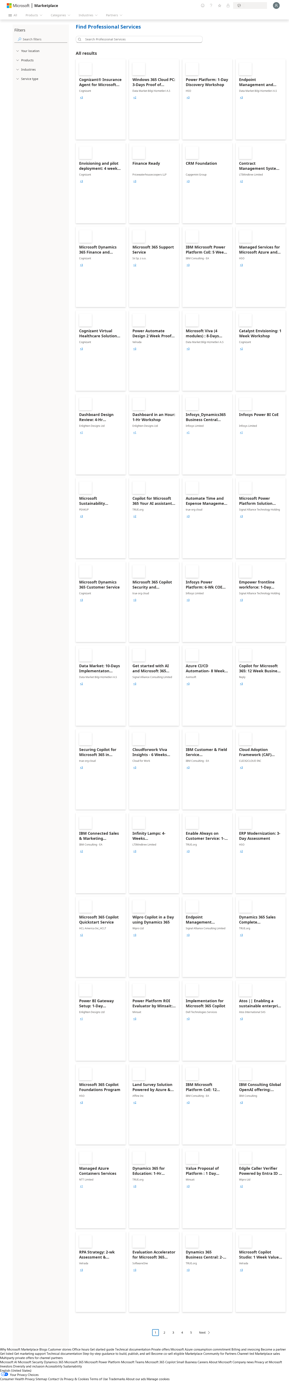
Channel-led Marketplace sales (258, 1353)
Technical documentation (132, 1349)
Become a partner (273, 1349)
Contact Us (55, 1379)
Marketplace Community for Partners (210, 1353)
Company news (243, 1362)
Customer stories (59, 1349)
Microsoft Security (30, 1362)
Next (202, 1332)
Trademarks (117, 1379)
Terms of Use (99, 1379)
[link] (101, 99)
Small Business (186, 1362)
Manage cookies (158, 1379)
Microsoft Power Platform (102, 1362)
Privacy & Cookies (76, 1379)
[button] (78, 39)
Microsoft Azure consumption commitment (201, 1349)
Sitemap (41, 1379)
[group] (81, 97)
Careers (203, 1362)
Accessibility (53, 1366)
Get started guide (102, 1349)
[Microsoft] (18, 5)
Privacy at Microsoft (268, 1362)
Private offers (160, 1349)
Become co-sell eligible (167, 1353)
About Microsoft (220, 1362)
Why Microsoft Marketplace (19, 1349)
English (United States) (16, 1370)
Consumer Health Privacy (17, 1379)
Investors (6, 1366)
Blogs (43, 1349)
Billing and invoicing (245, 1349)
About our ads (136, 1379)
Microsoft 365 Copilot (160, 1362)
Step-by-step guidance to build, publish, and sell (116, 1353)
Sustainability (72, 1366)
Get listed (6, 1353)
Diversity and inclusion (28, 1366)
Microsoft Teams (132, 1362)
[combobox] (140, 39)
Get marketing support (30, 1353)
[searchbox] (45, 39)
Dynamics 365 (53, 1362)
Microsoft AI (8, 1362)
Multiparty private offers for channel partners (31, 1358)
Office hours (80, 1349)
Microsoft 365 (74, 1362)
